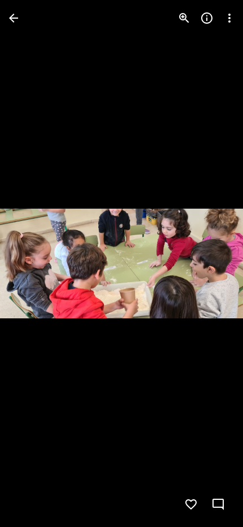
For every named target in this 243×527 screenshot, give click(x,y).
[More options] (229, 18)
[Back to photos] (13, 18)
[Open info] (207, 18)
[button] (31, 263)
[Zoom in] (184, 18)
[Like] (191, 504)
